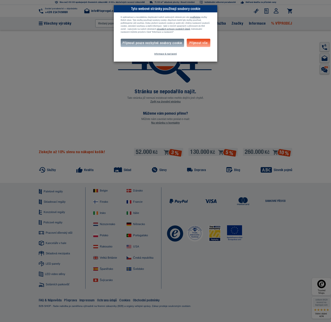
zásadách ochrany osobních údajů (173, 29)
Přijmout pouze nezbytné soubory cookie (152, 43)
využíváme (195, 17)
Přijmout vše (198, 43)
